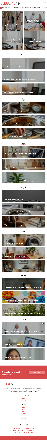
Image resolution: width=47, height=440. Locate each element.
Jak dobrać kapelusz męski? (12, 269)
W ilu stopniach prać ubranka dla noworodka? (17, 212)
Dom (23, 99)
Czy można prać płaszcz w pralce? (14, 243)
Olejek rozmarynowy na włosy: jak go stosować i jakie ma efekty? (23, 287)
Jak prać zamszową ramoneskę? (13, 225)
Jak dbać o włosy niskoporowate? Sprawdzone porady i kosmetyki (23, 313)
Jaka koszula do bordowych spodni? (14, 256)
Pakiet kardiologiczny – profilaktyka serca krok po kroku (34, 20)
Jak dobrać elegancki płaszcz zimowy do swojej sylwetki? (12, 25)
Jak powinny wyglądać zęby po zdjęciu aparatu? (18, 357)
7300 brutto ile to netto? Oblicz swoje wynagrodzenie (13, 40)
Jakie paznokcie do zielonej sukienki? (23, 430)
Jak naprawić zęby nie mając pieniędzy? (15, 344)
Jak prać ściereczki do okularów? (14, 199)
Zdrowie (23, 319)
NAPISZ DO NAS (37, 372)
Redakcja (23, 398)
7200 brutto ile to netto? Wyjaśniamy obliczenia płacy (34, 40)
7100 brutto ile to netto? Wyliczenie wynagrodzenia (19, 92)
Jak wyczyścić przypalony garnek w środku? (17, 124)
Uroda (23, 275)
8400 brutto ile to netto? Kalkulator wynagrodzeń (36, 7)
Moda (24, 231)
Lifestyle (23, 187)
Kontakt (23, 400)
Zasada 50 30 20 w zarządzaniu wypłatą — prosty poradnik (21, 181)
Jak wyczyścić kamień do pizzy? (13, 136)
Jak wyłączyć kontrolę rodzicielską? (23, 428)
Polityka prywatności (8, 438)
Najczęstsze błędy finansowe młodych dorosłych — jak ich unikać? (21, 154)
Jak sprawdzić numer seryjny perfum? (23, 432)
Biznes (23, 55)
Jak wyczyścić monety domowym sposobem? (17, 111)
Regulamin (29, 438)
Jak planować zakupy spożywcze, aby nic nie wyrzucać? (20, 168)
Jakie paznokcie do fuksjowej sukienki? (23, 427)
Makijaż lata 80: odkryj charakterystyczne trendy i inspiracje (22, 300)
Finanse (23, 143)
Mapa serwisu (20, 438)
